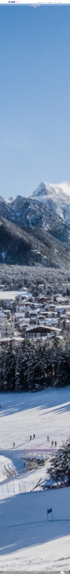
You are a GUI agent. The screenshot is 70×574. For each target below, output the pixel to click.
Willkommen (39, 2)
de (58, 0)
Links (55, 2)
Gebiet (44, 2)
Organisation (50, 2)
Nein (62, 573)
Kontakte (59, 2)
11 (38, 4)
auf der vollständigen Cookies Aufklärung (43, 571)
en (60, 0)
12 (39, 4)
